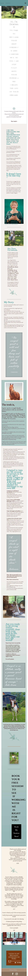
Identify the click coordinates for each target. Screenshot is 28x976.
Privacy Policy (13, 970)
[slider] (18, 962)
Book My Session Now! (16, 832)
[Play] (9, 961)
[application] (14, 961)
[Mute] (15, 962)
